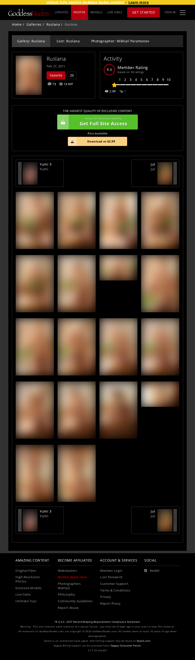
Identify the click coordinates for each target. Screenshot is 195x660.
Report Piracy (110, 603)
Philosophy (66, 594)
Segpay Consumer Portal (126, 645)
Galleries (34, 24)
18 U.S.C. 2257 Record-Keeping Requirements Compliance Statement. (97, 621)
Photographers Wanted (69, 586)
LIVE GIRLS (114, 12)
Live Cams (23, 594)
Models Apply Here (72, 577)
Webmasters (67, 571)
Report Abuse (68, 608)
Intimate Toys (26, 601)
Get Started (143, 12)
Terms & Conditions (115, 590)
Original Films (25, 571)
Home (17, 24)
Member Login (111, 571)
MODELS (96, 12)
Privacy (105, 597)
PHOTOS (79, 12)
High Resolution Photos (27, 579)
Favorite (56, 75)
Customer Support (114, 584)
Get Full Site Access (103, 122)
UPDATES (62, 12)
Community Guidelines (75, 601)
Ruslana (53, 24)
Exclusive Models (28, 588)
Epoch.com (143, 640)
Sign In (170, 12)
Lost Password (111, 577)
